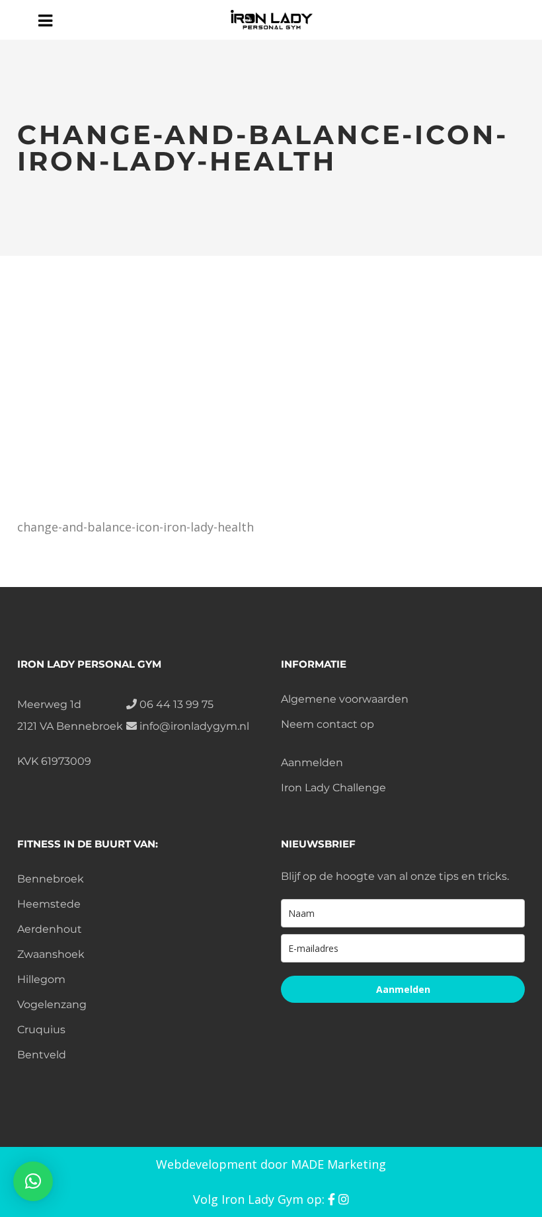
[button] (33, 1181)
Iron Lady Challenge (333, 787)
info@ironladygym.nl (193, 726)
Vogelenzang (52, 1004)
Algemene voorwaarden (344, 699)
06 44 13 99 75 (175, 704)
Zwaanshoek (51, 954)
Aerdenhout (49, 929)
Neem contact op (327, 724)
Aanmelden (312, 762)
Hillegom (41, 979)
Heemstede (49, 904)
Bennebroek (50, 879)
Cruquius (41, 1029)
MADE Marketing (338, 1164)
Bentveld (41, 1054)
